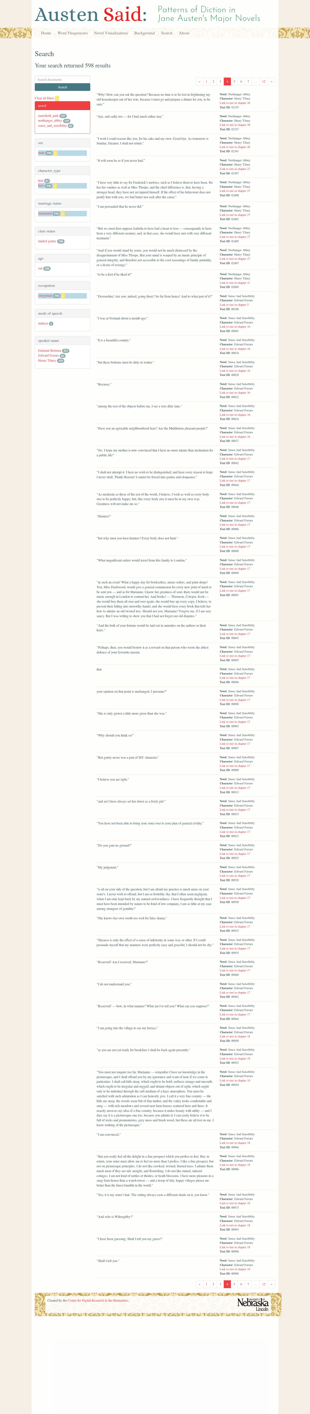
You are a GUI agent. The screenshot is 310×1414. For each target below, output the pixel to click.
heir (40, 180)
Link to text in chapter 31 (235, 283)
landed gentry (47, 241)
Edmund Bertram (49, 350)
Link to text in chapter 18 (235, 1036)
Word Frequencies (73, 32)
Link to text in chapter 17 (235, 459)
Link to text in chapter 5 (234, 305)
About (184, 32)
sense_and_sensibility (52, 125)
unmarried (45, 213)
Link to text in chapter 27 (235, 169)
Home (46, 32)
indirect (43, 323)
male (41, 152)
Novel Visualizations (111, 32)
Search (167, 32)
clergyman (45, 295)
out (40, 268)
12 (264, 81)
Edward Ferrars (48, 355)
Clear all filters (46, 98)
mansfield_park (48, 115)
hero (41, 185)
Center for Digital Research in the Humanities (98, 1300)
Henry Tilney (47, 360)
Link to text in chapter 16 (235, 327)
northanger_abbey (50, 120)
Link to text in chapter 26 (235, 103)
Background (144, 32)
